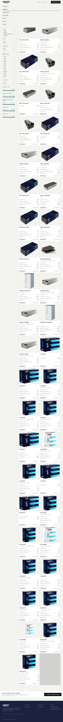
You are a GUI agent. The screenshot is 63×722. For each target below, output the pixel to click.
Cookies (4, 713)
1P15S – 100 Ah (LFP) (24, 227)
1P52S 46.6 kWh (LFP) (45, 259)
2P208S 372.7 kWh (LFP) (46, 322)
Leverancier (5, 79)
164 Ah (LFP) (43, 608)
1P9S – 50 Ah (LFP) (44, 163)
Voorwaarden (14, 713)
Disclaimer (20, 713)
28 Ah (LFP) (43, 385)
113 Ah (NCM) (43, 544)
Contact (4, 24)
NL (44, 2)
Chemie (4, 38)
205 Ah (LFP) (43, 639)
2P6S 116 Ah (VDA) (44, 290)
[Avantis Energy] (6, 2)
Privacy (8, 713)
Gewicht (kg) (5, 113)
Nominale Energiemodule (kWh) (8, 100)
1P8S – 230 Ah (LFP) (45, 103)
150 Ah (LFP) (22, 608)
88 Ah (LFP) (22, 512)
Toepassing (5, 45)
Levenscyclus (5, 107)
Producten (5, 6)
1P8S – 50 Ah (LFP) (44, 71)
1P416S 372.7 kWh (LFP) (24, 290)
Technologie (5, 15)
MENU (39, 2)
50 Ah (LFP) (22, 417)
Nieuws (4, 21)
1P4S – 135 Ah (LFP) (23, 40)
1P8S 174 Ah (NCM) (23, 163)
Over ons (5, 18)
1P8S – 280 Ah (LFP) (24, 133)
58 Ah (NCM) (43, 449)
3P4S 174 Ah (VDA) (23, 354)
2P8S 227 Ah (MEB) (23, 322)
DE (46, 2)
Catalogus (5, 9)
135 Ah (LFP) (22, 576)
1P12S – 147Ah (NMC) (45, 195)
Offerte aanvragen (55, 2)
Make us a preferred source (53, 694)
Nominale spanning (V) (8, 93)
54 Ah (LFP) (43, 417)
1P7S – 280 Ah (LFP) (24, 71)
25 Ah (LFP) (43, 354)
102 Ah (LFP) (43, 512)
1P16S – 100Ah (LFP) (24, 259)
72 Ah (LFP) (43, 481)
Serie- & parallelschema (6, 54)
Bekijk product (22, 51)
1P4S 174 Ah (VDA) (44, 40)
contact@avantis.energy (55, 709)
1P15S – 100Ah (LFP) (45, 227)
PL (48, 2)
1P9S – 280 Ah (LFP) (24, 195)
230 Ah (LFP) (22, 671)
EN (42, 2)
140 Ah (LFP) (43, 576)
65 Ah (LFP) (22, 481)
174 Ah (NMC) (22, 639)
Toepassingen (6, 12)
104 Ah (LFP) (22, 544)
